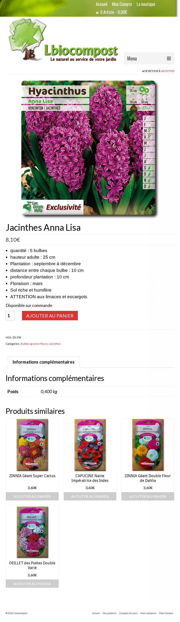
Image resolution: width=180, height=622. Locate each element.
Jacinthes (167, 70)
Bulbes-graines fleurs (34, 343)
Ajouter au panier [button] (32, 496)
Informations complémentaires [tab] (43, 361)
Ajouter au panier (50, 315)
